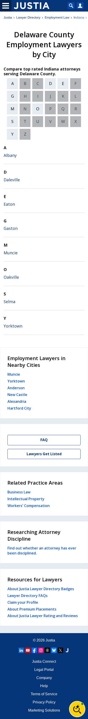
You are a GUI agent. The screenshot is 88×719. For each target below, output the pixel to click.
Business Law (18, 492)
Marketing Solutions (44, 710)
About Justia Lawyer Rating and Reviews (42, 615)
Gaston (11, 228)
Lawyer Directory (28, 17)
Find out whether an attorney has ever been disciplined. (41, 551)
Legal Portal (44, 670)
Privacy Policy (44, 702)
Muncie (11, 252)
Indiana (79, 17)
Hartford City (19, 408)
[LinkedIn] (21, 650)
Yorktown (13, 326)
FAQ (44, 439)
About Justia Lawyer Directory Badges (40, 588)
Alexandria (16, 401)
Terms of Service (44, 694)
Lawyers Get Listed (44, 453)
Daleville (12, 179)
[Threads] (47, 650)
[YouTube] (27, 650)
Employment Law (57, 17)
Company (44, 678)
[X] (60, 650)
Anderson (16, 387)
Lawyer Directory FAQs (27, 595)
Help (44, 686)
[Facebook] (34, 650)
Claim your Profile (22, 602)
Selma (9, 301)
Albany (10, 155)
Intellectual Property (25, 498)
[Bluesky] (54, 650)
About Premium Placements (31, 609)
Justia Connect (44, 661)
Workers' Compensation (28, 505)
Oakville (11, 277)
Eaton (9, 204)
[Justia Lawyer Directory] (67, 650)
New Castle (17, 394)
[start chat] (77, 709)
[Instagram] (41, 650)
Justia (8, 17)
